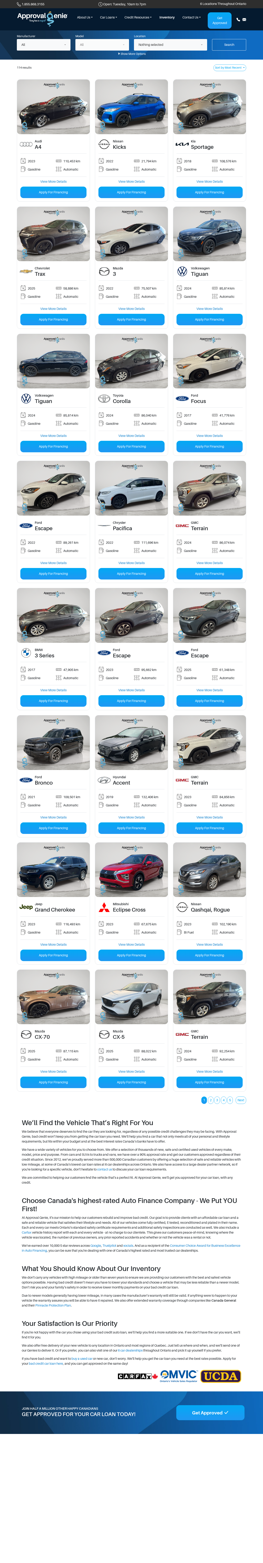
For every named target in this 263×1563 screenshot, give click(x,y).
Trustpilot (109, 1246)
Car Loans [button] (107, 17)
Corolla (122, 401)
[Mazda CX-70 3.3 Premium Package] (53, 997)
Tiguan (199, 274)
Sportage (202, 147)
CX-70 (42, 1037)
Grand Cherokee (55, 910)
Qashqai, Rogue (210, 910)
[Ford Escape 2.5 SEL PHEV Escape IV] (53, 488)
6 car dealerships (130, 1350)
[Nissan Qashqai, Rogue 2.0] (209, 870)
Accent (121, 783)
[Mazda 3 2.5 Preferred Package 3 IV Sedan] (131, 234)
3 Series (44, 656)
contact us (104, 1169)
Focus (198, 401)
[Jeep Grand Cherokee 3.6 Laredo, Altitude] (53, 870)
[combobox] (43, 44)
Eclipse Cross (129, 910)
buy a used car (82, 1359)
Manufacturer (26, 36)
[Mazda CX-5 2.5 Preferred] (131, 997)
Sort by (228, 67)
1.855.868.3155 (33, 4)
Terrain (199, 528)
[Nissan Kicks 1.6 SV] (131, 107)
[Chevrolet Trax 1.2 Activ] (53, 234)
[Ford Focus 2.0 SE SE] (209, 361)
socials (128, 1246)
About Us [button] (83, 17)
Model (79, 36)
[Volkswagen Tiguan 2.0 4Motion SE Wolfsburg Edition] (209, 234)
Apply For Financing (53, 192)
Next (241, 1100)
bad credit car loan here (46, 1364)
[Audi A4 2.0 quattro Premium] (53, 107)
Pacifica (122, 528)
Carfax (26, 1232)
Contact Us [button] (190, 17)
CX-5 (119, 1037)
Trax (40, 274)
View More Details (53, 182)
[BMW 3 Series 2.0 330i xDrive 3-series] (53, 615)
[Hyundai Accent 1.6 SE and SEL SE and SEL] (131, 742)
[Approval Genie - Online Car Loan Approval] (42, 19)
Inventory (167, 17)
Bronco (44, 783)
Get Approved (219, 20)
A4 (38, 147)
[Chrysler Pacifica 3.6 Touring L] (131, 488)
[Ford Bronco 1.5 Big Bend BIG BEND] (53, 742)
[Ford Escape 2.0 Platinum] (131, 615)
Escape (44, 528)
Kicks (119, 147)
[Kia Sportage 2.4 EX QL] (209, 107)
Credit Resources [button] (137, 17)
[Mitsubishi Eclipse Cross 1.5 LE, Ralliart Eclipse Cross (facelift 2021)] (131, 870)
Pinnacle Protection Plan (53, 1305)
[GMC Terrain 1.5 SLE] (209, 488)
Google (95, 1246)
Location (140, 36)
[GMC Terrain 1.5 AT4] (209, 742)
